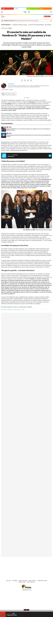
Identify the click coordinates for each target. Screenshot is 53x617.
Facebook (22, 80)
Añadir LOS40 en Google (9, 94)
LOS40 (3, 8)
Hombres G (9, 309)
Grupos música (17, 309)
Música (10, 28)
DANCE (28, 8)
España (2, 16)
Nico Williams (48, 24)
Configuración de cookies (42, 580)
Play (26, 614)
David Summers (5, 142)
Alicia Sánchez (11, 84)
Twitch (32, 564)
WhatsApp (28, 80)
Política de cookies (32, 580)
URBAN (41, 8)
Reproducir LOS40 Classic (50, 155)
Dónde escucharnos (31, 582)
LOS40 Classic (4, 28)
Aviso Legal (8, 580)
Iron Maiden (3, 309)
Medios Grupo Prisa (26, 590)
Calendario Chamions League (19, 24)
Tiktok (21, 564)
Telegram (31, 80)
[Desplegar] (26, 609)
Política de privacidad (23, 580)
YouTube (24, 564)
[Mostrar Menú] (2, 12)
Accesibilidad (14, 580)
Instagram (18, 564)
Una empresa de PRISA (26, 587)
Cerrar (50, 20)
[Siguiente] (51, 24)
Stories (35, 564)
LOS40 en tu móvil (22, 582)
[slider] (26, 611)
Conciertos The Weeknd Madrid (36, 24)
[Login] (51, 12)
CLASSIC (16, 8)
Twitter (25, 80)
